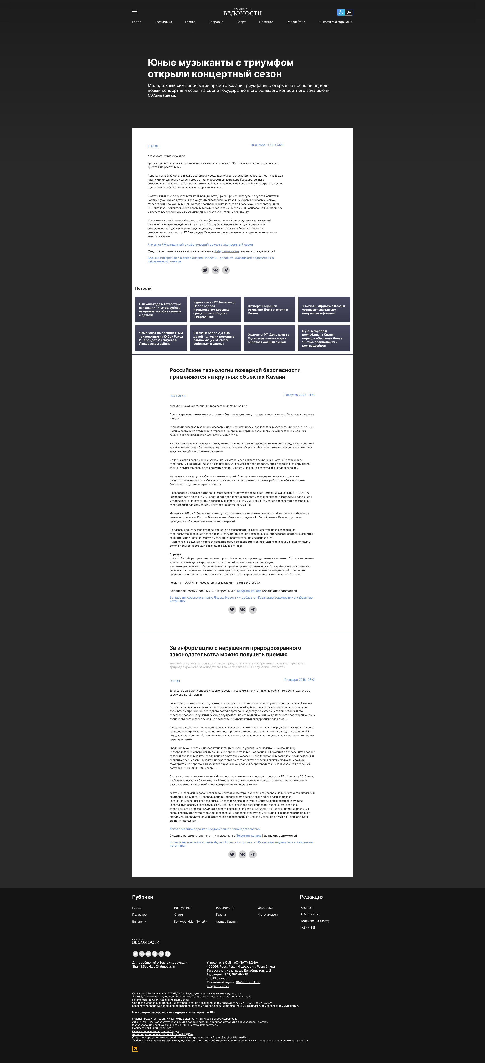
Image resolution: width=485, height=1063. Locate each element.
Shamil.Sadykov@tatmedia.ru (153, 966)
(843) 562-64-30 (235, 974)
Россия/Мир (296, 22)
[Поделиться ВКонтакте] (216, 270)
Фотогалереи (268, 914)
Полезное (266, 22)
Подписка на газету (315, 921)
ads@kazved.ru (218, 986)
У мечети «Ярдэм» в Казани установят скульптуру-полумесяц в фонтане (323, 309)
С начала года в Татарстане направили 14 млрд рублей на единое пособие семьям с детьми (160, 309)
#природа (194, 829)
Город (136, 22)
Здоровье (216, 22)
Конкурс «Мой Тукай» (190, 921)
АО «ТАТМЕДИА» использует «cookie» (156, 1021)
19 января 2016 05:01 (299, 680)
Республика (163, 22)
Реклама (306, 908)
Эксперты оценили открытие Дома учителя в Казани (268, 309)
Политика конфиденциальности (152, 1027)
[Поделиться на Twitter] (205, 270)
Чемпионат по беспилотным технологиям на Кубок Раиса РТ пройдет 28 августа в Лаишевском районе (161, 338)
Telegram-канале (227, 251)
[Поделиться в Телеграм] (226, 270)
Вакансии (139, 921)
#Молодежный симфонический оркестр (192, 244)
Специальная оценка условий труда (155, 1031)
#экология (178, 829)
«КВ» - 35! (307, 927)
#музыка (155, 244)
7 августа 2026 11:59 (299, 395)
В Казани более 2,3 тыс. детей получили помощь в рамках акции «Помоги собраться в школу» (213, 338)
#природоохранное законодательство (231, 829)
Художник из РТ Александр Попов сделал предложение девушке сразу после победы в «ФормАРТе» (214, 309)
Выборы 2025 (310, 914)
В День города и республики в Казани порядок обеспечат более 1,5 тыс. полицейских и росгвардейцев (322, 338)
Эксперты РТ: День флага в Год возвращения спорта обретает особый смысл (268, 338)
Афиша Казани (227, 921)
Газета (190, 22)
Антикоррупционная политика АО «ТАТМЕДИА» (162, 1034)
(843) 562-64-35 (248, 982)
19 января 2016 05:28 (267, 145)
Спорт (241, 22)
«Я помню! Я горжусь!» (336, 22)
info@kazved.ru (218, 978)
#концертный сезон (238, 244)
